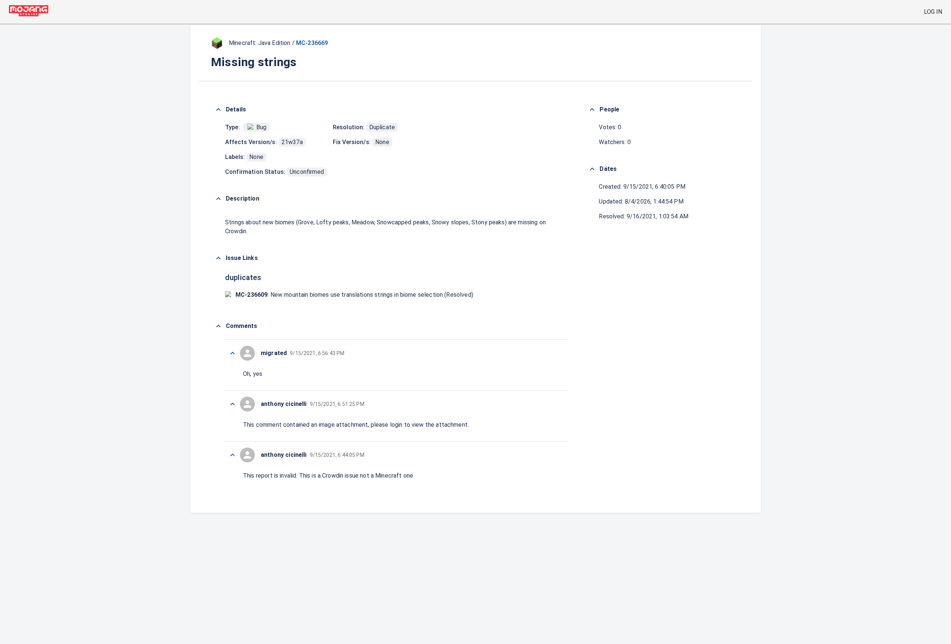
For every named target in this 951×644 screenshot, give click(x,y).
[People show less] (592, 109)
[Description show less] (218, 198)
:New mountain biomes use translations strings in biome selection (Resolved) (354, 294)
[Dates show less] (592, 169)
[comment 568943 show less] (232, 353)
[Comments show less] (218, 326)
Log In (933, 11)
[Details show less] (218, 109)
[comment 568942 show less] (232, 404)
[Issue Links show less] (218, 258)
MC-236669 (312, 42)
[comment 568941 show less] (232, 455)
